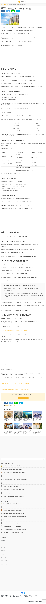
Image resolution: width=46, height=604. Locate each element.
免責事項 (25, 595)
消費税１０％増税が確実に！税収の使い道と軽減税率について (15, 389)
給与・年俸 (3, 550)
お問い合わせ (11, 595)
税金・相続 (7, 405)
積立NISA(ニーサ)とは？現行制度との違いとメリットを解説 (15, 383)
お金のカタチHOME (4, 595)
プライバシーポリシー (19, 595)
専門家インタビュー (4, 564)
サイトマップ (31, 595)
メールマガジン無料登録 (23, 397)
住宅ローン (14, 405)
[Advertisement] (23, 56)
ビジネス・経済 (4, 560)
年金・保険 (3, 547)
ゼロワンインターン (4, 596)
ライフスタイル (4, 557)
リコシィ (31, 596)
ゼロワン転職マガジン (25, 596)
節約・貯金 (3, 540)
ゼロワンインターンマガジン (14, 596)
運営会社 (36, 595)
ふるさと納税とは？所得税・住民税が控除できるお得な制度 (15, 330)
